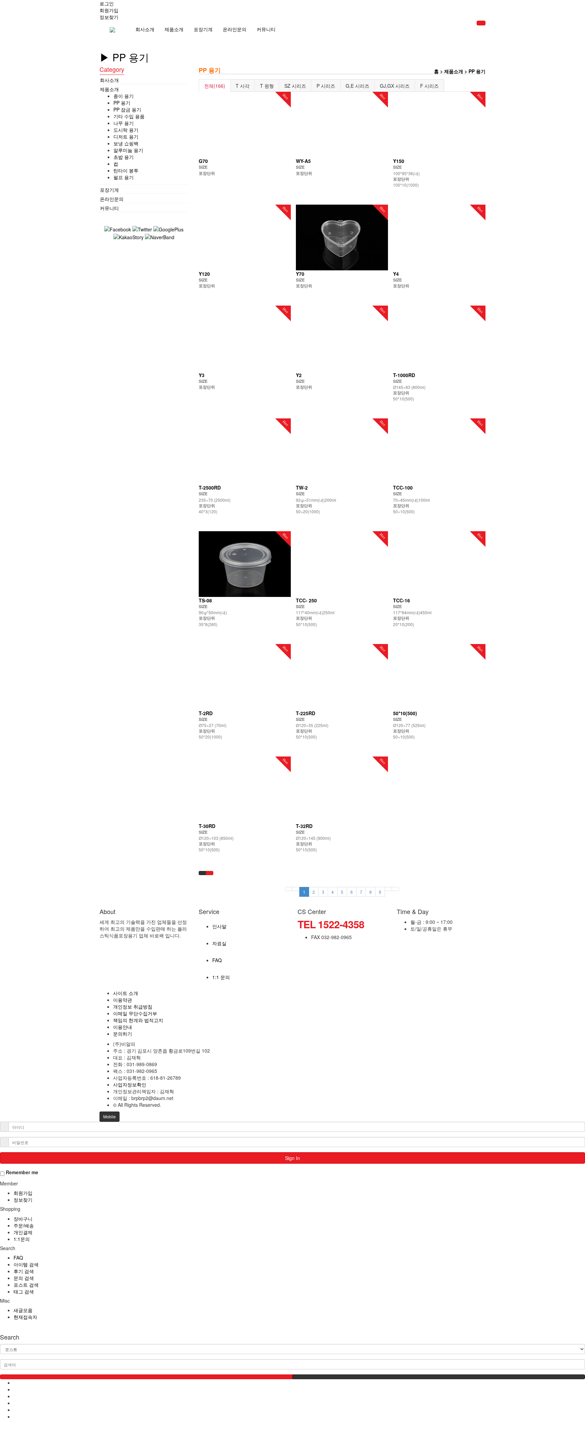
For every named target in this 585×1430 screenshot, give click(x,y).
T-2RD (206, 713)
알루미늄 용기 (128, 150)
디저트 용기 (125, 136)
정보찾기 (23, 1199)
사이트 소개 (125, 993)
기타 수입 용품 (129, 116)
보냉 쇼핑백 (125, 143)
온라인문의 (234, 29)
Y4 (396, 273)
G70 (203, 161)
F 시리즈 (429, 85)
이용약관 (122, 999)
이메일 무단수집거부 (135, 1013)
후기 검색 (24, 1271)
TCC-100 (403, 487)
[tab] (144, 80)
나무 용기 (123, 123)
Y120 (204, 273)
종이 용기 (123, 95)
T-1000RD (404, 375)
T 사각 (243, 85)
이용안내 (122, 1026)
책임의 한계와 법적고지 (138, 1020)
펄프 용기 (123, 177)
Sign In (292, 1158)
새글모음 (23, 1310)
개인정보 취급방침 (132, 1006)
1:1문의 (22, 1239)
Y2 (299, 375)
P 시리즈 (326, 85)
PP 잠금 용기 (127, 109)
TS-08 (205, 600)
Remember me (21, 1172)
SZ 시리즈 (295, 85)
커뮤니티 (266, 29)
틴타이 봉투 (125, 170)
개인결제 (23, 1232)
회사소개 (144, 29)
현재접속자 (25, 1316)
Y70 (300, 273)
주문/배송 (24, 1225)
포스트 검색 (26, 1284)
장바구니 (23, 1218)
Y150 (398, 161)
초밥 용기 (123, 156)
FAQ (18, 1257)
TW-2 (302, 487)
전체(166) (214, 85)
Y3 (201, 375)
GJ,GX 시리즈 (395, 85)
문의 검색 (24, 1277)
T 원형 (267, 85)
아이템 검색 (26, 1264)
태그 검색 (24, 1291)
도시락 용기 (125, 129)
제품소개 (174, 29)
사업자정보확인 (129, 1084)
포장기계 (203, 29)
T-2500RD (210, 487)
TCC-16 (401, 600)
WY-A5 (303, 161)
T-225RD (305, 713)
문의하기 (122, 1033)
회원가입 (23, 1192)
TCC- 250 (306, 600)
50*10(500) (405, 713)
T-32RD (304, 826)
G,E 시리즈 (357, 85)
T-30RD (207, 826)
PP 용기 (121, 102)
